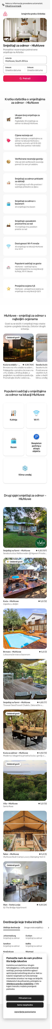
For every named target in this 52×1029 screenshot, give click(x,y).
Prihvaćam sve (25, 998)
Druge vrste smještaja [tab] (33, 927)
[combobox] (25, 61)
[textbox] (14, 70)
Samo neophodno (25, 1005)
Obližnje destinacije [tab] (11, 927)
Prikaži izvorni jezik (13, 6)
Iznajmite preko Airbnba (33, 13)
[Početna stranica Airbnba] (5, 14)
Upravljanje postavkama (25, 1012)
